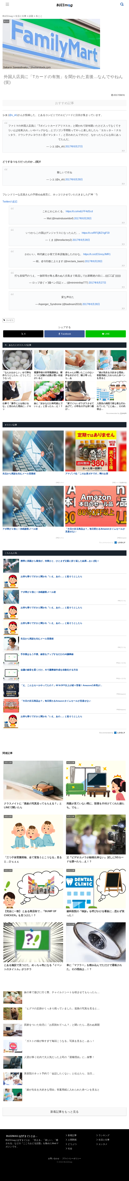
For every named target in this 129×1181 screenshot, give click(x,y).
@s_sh (13, 115)
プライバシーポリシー (71, 1158)
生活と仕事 (103, 1139)
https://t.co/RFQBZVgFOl (95, 233)
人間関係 (72, 1139)
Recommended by (113, 413)
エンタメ (102, 1144)
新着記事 (72, 1135)
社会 (70, 1148)
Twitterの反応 (10, 201)
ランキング (103, 1135)
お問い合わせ (53, 1158)
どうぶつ (72, 1144)
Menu (7, 4)
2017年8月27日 (74, 146)
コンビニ (9, 320)
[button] (8, 753)
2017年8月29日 (74, 179)
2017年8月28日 (83, 218)
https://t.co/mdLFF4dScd (79, 211)
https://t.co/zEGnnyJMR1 (97, 254)
